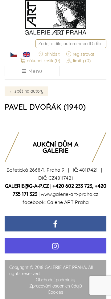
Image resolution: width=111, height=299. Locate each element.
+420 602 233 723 (72, 186)
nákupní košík (43, 61)
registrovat (83, 54)
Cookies (55, 292)
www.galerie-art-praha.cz (69, 194)
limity (82, 61)
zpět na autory (26, 91)
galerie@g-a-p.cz (27, 186)
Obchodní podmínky (55, 280)
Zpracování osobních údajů (55, 286)
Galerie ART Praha (68, 202)
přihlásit (52, 54)
